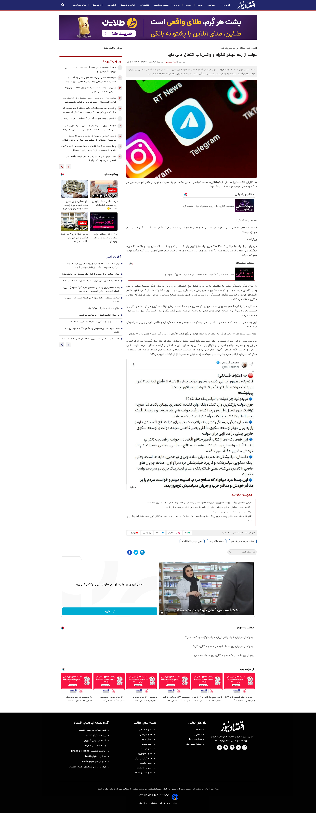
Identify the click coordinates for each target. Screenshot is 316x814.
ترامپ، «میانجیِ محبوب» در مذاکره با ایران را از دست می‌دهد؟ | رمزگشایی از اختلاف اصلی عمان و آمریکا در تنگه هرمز (90, 138)
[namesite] (246, 5)
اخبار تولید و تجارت (142, 758)
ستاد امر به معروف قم (242, 541)
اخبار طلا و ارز (145, 729)
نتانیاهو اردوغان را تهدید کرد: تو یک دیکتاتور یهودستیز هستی (88, 118)
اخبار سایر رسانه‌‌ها (143, 772)
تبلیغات (198, 729)
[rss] (220, 747)
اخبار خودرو (146, 748)
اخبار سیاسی (171, 62)
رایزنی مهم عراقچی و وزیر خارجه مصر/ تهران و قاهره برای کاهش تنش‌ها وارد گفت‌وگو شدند (91, 158)
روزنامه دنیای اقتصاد (95, 735)
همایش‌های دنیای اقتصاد (93, 761)
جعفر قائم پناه (217, 541)
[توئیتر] (135, 552)
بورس (200, 5)
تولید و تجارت (128, 5)
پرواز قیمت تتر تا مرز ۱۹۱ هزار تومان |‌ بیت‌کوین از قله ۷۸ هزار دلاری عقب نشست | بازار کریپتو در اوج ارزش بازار (88, 148)
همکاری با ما (195, 739)
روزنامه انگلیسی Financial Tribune (88, 751)
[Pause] (162, 613)
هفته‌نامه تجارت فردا (95, 745)
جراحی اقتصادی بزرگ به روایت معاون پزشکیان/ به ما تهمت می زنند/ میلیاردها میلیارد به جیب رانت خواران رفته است (198, 502)
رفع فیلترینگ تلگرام (192, 541)
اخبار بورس (146, 739)
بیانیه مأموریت (194, 744)
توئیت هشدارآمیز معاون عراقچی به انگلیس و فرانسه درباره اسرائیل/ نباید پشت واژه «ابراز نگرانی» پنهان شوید (93, 265)
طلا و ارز (226, 5)
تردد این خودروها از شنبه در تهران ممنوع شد (231, 511)
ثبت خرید (110, 611)
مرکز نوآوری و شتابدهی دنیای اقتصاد (87, 766)
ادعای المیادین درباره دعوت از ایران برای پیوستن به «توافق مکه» (90, 274)
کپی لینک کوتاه (248, 552)
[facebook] (245, 747)
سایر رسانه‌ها (79, 5)
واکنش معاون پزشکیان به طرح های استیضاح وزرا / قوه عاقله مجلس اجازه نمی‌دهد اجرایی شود (208, 507)
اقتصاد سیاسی (161, 5)
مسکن (188, 5)
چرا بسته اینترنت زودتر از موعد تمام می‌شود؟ (99, 315)
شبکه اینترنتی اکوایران (95, 740)
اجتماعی (111, 5)
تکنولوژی (144, 5)
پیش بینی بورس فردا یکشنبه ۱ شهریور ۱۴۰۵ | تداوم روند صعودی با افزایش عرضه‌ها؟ (90, 89)
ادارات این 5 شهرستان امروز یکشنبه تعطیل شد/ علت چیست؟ (91, 280)
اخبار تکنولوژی (145, 753)
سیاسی (211, 5)
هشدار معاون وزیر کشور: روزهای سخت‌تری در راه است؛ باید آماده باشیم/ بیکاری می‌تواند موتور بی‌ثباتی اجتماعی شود (89, 100)
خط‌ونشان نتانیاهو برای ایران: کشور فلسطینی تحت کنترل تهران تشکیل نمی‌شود (90, 69)
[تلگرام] (142, 552)
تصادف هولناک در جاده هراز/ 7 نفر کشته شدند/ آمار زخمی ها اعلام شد (92, 299)
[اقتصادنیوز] (232, 726)
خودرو (177, 5)
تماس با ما (196, 734)
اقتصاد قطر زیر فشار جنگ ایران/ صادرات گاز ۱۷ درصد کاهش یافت (90, 338)
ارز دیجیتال (97, 5)
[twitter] (238, 747)
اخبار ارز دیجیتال (144, 767)
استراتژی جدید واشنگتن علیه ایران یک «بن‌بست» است (94, 321)
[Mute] (167, 613)
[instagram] (232, 747)
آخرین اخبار (113, 257)
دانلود (133, 487)
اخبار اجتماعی (145, 763)
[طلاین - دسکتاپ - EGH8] (158, 27)
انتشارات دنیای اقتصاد (95, 756)
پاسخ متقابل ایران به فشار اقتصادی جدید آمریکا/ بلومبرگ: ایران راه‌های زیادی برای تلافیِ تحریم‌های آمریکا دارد (91, 289)
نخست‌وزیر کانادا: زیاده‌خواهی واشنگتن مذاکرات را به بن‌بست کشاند (92, 330)
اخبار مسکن (146, 744)
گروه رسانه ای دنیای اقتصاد (92, 730)
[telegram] (226, 747)
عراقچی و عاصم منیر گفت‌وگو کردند (103, 308)
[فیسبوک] (129, 552)
